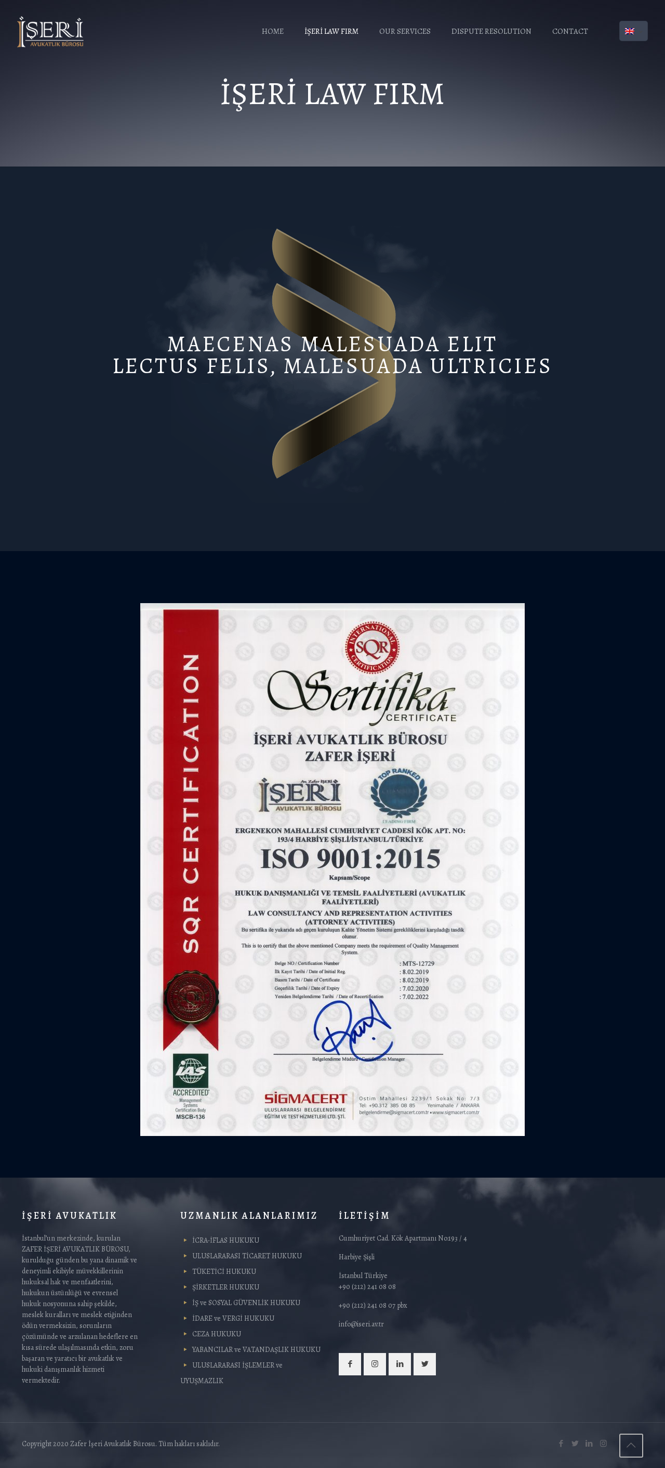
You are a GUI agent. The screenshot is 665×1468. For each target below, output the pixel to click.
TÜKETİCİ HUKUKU (224, 1271)
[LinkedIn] (589, 1443)
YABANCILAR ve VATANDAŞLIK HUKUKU (256, 1350)
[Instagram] (603, 1443)
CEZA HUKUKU (216, 1334)
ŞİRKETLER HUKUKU (225, 1287)
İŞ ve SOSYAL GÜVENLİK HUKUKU (246, 1303)
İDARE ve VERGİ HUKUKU (233, 1318)
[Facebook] (561, 1443)
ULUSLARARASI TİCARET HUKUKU (247, 1256)
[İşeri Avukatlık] (50, 31)
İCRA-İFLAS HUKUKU (225, 1240)
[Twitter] (575, 1443)
